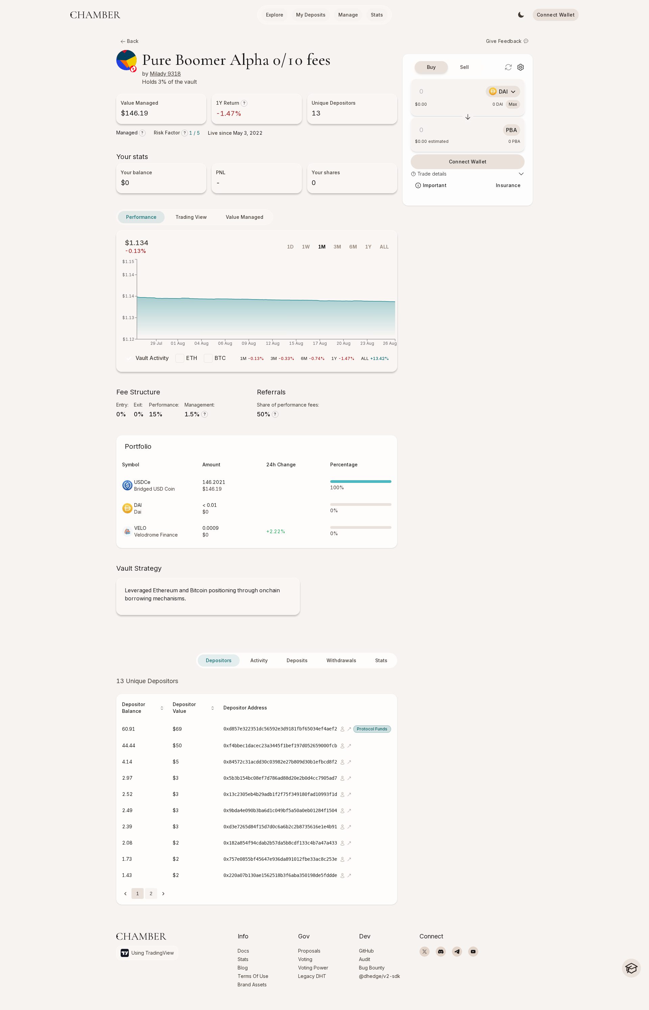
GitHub (366, 951)
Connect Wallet (556, 15)
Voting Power (313, 967)
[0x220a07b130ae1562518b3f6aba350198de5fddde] (341, 875)
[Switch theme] (521, 14)
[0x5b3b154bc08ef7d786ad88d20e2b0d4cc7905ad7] (341, 778)
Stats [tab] (381, 660)
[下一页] (163, 893)
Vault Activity (152, 358)
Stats (377, 15)
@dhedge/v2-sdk (379, 976)
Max (513, 104)
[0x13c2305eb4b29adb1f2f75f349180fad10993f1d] (341, 794)
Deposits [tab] (297, 660)
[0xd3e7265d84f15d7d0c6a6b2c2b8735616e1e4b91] (341, 826)
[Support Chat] (631, 989)
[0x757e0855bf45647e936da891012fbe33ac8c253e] (341, 859)
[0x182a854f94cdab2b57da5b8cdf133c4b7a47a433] (341, 843)
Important (435, 185)
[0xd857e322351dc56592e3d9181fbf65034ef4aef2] (341, 728)
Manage (348, 15)
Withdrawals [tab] (341, 660)
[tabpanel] (256, 790)
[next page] (163, 893)
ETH (191, 358)
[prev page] (125, 893)
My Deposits (311, 15)
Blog (243, 967)
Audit (364, 959)
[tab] (431, 67)
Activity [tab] (259, 660)
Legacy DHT (312, 976)
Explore (274, 15)
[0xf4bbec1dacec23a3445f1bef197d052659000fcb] (341, 745)
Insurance (508, 185)
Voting (305, 959)
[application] (257, 304)
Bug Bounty (372, 967)
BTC (220, 358)
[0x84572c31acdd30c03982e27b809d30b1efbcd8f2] (341, 762)
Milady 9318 (165, 73)
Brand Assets (252, 984)
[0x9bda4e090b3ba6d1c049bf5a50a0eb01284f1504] (341, 810)
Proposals (309, 951)
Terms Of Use (253, 976)
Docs (243, 951)
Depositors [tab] (219, 660)
